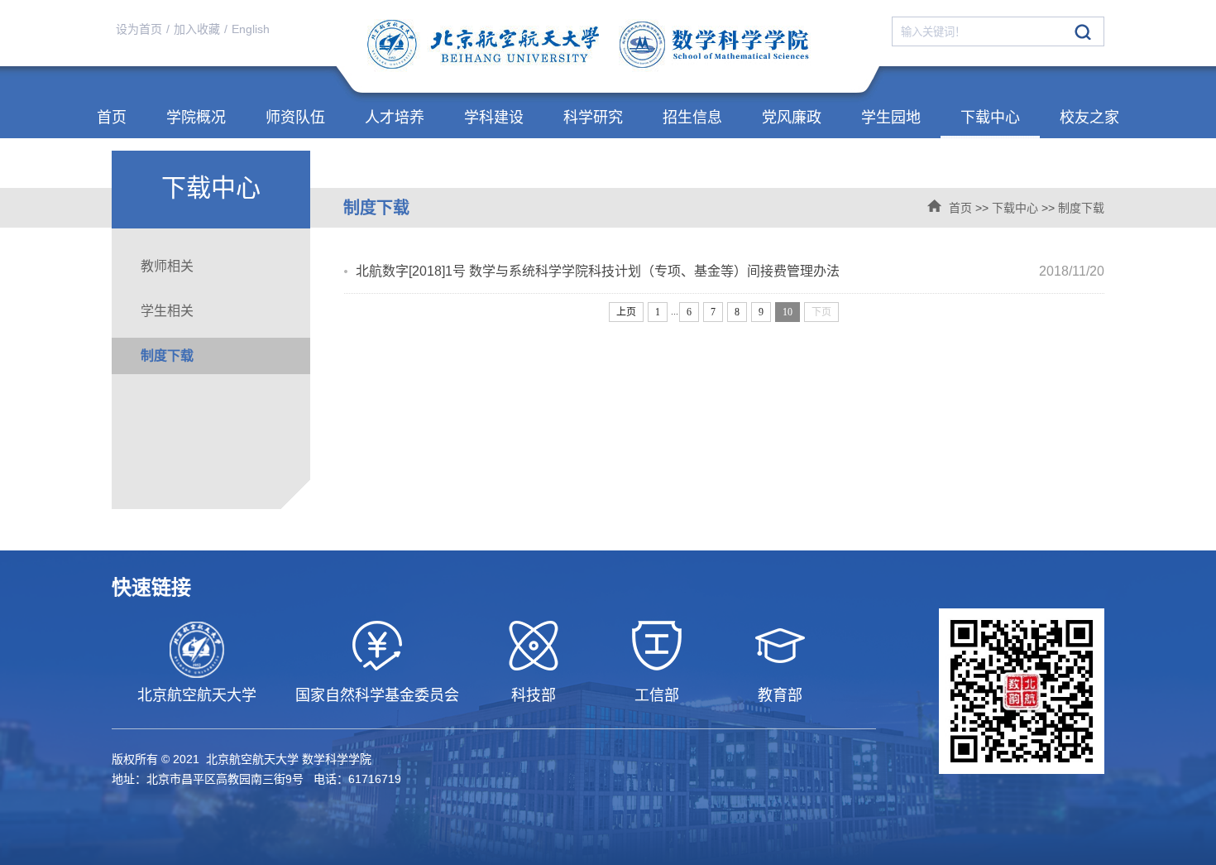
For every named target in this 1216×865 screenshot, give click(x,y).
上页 (626, 312)
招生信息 (692, 117)
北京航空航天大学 (196, 695)
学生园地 (891, 117)
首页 (112, 117)
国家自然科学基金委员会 (377, 695)
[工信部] (656, 645)
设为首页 (139, 29)
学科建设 (494, 117)
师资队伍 (295, 117)
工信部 (656, 695)
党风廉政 (791, 117)
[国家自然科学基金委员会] (377, 645)
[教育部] (779, 645)
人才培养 (394, 117)
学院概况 (196, 117)
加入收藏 (197, 29)
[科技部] (533, 645)
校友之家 (1089, 117)
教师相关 (167, 266)
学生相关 (167, 311)
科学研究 (593, 117)
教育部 (780, 695)
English (251, 29)
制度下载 (1081, 207)
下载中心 (990, 117)
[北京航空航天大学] (197, 650)
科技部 (533, 695)
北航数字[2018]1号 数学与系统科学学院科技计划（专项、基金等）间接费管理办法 (598, 271)
